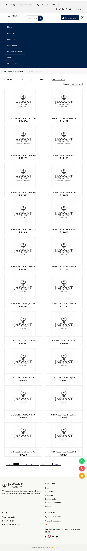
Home (9, 27)
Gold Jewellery (13, 45)
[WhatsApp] (82, 461)
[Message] (82, 476)
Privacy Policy (8, 521)
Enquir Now (76, 9)
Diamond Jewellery (14, 51)
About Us (10, 33)
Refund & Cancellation (11, 524)
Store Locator (12, 63)
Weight (42, 79)
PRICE (22, 79)
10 (43, 464)
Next (56, 464)
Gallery (48, 506)
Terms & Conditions (10, 517)
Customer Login (70, 18)
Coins (9, 57)
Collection (11, 39)
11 (49, 464)
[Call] (82, 468)
